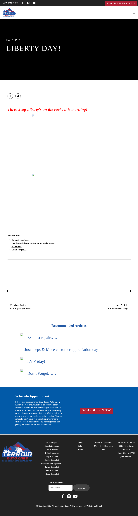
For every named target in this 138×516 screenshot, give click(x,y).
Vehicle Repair (52, 443)
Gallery (80, 446)
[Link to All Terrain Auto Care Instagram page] (28, 3)
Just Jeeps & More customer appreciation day (34, 243)
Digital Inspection (51, 453)
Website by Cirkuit (94, 506)
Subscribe (81, 488)
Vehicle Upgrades (52, 446)
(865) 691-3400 (126, 457)
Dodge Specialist (52, 460)
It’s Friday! (17, 246)
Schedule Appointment (121, 3)
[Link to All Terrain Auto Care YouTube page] (34, 3)
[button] (10, 3)
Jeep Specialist (52, 457)
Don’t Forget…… (19, 250)
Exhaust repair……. (20, 240)
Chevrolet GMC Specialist (51, 464)
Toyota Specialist (52, 467)
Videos (80, 450)
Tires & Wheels (52, 450)
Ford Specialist (52, 471)
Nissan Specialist (52, 474)
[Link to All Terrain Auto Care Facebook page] (23, 3)
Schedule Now (96, 410)
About (80, 443)
